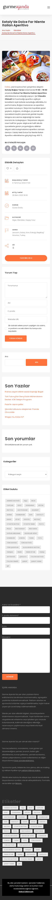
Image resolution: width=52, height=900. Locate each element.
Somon (22, 538)
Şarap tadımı (36, 561)
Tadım (31, 538)
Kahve (9, 519)
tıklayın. (18, 783)
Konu (4, 626)
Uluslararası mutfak (31, 547)
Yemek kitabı (30, 552)
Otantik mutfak (13, 524)
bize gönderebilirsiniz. (24, 760)
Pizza (9, 529)
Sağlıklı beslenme (13, 533)
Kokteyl (27, 519)
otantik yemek (29, 524)
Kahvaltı (40, 515)
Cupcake (10, 505)
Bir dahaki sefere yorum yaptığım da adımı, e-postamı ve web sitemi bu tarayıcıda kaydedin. (26, 328)
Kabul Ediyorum (26, 891)
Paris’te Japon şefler (14, 404)
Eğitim (40, 505)
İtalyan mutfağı (37, 557)
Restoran (33, 529)
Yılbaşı (41, 552)
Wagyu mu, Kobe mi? (14, 417)
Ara (6, 356)
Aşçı (25, 501)
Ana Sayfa (6, 30)
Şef (8, 566)
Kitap (18, 519)
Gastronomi (22, 510)
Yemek (19, 552)
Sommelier (11, 538)
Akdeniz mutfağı (13, 501)
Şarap (24, 561)
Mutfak (37, 519)
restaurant (20, 529)
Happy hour (30, 220)
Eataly (7, 87)
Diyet (19, 505)
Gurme (9, 515)
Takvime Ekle (26, 258)
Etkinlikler (17, 30)
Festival (10, 510)
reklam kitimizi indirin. (31, 770)
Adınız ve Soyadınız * (11, 604)
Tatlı (40, 538)
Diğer (14, 220)
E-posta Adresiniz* (10, 615)
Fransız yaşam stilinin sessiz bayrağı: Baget (24, 391)
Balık (33, 501)
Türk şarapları (13, 547)
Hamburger (20, 515)
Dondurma (30, 505)
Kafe (30, 515)
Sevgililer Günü (31, 533)
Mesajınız (6, 637)
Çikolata (22, 557)
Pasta (41, 524)
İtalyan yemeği (12, 561)
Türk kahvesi (12, 543)
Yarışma (10, 552)
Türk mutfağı (26, 543)
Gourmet (35, 510)
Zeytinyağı (11, 557)
